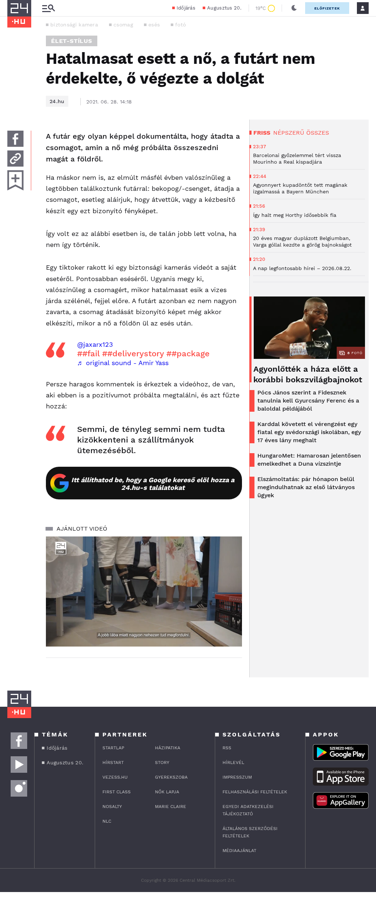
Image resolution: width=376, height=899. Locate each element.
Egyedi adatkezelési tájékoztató (248, 810)
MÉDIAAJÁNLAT (239, 850)
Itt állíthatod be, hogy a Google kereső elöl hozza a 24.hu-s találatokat (152, 483)
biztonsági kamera (74, 25)
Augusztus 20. (224, 8)
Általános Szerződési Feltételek (250, 832)
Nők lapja (167, 791)
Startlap (113, 747)
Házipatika (167, 747)
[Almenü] (48, 8)
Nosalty (112, 806)
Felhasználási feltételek (255, 791)
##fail (88, 353)
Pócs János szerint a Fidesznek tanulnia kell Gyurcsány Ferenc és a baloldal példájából (308, 400)
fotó (180, 25)
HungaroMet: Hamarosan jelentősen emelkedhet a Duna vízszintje (309, 459)
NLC (106, 821)
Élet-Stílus (71, 40)
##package (188, 353)
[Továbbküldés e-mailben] (15, 158)
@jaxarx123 (95, 344)
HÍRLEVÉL (233, 762)
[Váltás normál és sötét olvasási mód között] (294, 8)
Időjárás (186, 8)
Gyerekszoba (171, 777)
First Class (116, 791)
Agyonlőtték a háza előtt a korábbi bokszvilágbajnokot (307, 374)
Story (162, 762)
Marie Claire (170, 806)
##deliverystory (133, 353)
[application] (144, 591)
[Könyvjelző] (15, 180)
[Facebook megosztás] (15, 139)
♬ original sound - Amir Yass (123, 363)
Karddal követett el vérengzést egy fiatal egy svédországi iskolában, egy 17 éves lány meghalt (309, 432)
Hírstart (113, 762)
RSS (227, 747)
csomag (123, 25)
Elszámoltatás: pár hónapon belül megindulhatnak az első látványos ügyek (306, 487)
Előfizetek (327, 8)
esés (154, 25)
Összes (317, 132)
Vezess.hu (115, 777)
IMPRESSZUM (237, 777)
